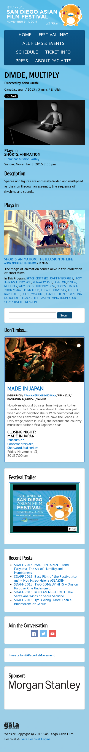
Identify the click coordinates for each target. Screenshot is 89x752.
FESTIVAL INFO (53, 35)
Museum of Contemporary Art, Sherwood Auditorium (22, 444)
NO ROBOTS (12, 298)
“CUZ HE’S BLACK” (57, 294)
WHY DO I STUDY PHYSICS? (37, 286)
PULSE (26, 294)
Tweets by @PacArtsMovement (32, 655)
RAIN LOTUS (12, 294)
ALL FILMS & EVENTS (43, 43)
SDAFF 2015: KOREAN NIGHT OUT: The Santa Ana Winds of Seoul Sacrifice (43, 594)
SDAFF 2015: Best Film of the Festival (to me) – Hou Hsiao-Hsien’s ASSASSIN (45, 578)
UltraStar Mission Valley (21, 159)
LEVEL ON (60, 282)
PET (49, 282)
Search (64, 315)
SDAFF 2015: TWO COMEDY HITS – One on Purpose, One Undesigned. (46, 586)
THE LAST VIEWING (46, 298)
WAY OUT (37, 294)
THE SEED (74, 290)
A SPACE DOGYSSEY (53, 290)
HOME (25, 35)
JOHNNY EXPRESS (61, 278)
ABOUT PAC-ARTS (53, 61)
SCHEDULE (27, 52)
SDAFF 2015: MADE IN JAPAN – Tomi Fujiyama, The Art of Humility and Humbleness (41, 569)
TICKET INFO (58, 52)
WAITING (76, 294)
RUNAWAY (39, 282)
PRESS (22, 61)
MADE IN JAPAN (25, 388)
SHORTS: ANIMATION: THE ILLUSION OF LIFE (38, 259)
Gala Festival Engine (36, 739)
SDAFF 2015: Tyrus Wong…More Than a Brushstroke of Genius (43, 602)
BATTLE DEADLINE (26, 302)
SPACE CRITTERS (37, 278)
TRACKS (27, 298)
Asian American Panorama (20, 262)
